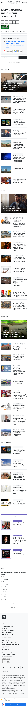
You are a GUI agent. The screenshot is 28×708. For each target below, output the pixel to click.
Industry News (17, 119)
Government (16, 141)
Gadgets (15, 266)
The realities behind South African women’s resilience (19, 524)
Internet (15, 96)
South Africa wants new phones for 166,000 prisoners (19, 234)
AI (13, 130)
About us (6, 640)
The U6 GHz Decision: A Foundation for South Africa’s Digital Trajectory (19, 464)
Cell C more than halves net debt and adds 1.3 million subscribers (19, 451)
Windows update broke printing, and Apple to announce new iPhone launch (19, 259)
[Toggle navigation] (2, 2)
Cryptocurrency (18, 415)
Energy (4, 81)
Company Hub (7, 635)
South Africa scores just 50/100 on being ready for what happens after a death (19, 247)
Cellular (15, 290)
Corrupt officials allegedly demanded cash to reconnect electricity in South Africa (13, 86)
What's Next (7, 632)
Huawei (5, 584)
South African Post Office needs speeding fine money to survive (19, 347)
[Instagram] (22, 667)
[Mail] (17, 22)
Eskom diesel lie (18, 168)
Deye (4, 577)
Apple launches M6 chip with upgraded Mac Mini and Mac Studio (19, 112)
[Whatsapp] (10, 667)
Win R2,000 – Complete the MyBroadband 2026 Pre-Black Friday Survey (19, 371)
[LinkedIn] (10, 22)
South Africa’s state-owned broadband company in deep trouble (13, 334)
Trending (15, 255)
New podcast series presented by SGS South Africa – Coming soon (19, 408)
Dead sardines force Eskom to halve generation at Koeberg (19, 433)
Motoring (16, 343)
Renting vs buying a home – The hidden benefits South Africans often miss (19, 477)
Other (5, 599)
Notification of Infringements (8, 655)
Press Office (7, 626)
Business (15, 217)
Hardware (16, 108)
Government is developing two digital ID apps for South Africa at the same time (19, 145)
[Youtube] (18, 667)
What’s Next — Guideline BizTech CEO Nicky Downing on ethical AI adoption (19, 540)
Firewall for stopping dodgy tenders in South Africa (19, 133)
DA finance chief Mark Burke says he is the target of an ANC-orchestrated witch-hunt (19, 421)
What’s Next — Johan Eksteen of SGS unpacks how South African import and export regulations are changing (19, 222)
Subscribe (23, 58)
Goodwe (5, 579)
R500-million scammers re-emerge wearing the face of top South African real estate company (20, 395)
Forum (4, 628)
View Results (14, 607)
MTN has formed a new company (18, 382)
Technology (6, 206)
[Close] (26, 699)
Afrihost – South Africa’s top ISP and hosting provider (19, 503)
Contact (5, 647)
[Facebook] (3, 667)
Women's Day (17, 521)
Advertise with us (9, 642)
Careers (5, 649)
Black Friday (17, 365)
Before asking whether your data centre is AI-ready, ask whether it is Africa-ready (20, 490)
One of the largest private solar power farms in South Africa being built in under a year (20, 306)
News (4, 624)
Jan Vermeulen (7, 19)
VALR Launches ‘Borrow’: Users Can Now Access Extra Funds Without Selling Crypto (19, 158)
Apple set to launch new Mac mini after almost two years (19, 270)
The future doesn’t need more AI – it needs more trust (18, 553)
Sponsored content (10, 645)
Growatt (5, 582)
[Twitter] (6, 22)
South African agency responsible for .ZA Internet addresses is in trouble (19, 100)
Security (15, 390)
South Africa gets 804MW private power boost (18, 358)
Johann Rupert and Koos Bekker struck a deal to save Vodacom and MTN (20, 295)
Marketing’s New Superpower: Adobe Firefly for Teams (19, 122)
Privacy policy (8, 652)
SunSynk (6, 592)
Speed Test (6, 637)
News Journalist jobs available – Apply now (11, 209)
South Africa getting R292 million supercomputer (19, 181)
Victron (5, 596)
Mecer (5, 589)
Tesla (4, 594)
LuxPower (6, 587)
